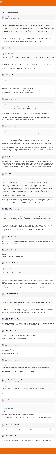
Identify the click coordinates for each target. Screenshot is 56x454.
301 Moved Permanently (8, 408)
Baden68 (6, 18)
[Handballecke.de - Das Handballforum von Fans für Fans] (1, 1)
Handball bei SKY (9, 156)
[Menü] (54, 1)
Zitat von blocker (9, 53)
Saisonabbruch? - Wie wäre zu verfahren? (15, 380)
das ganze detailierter (30, 68)
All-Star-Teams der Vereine (11, 74)
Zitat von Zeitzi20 (9, 269)
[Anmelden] (50, 2)
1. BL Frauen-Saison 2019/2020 (12, 424)
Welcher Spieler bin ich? (10, 236)
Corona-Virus (8, 16)
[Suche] (46, 1)
